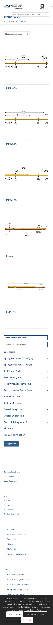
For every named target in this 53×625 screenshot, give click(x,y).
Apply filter (11, 443)
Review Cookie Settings (35, 614)
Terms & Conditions (12, 472)
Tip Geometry (12, 544)
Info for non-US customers (18, 584)
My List (7, 500)
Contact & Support (11, 514)
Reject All (27, 620)
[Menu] (51, 7)
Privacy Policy (9, 476)
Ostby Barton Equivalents (17, 589)
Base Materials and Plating (18, 534)
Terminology (12, 539)
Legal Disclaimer (10, 481)
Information (9, 529)
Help (6, 569)
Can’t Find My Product (16, 574)
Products (12, 16)
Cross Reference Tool (15, 337)
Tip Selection (12, 549)
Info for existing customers (18, 579)
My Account (9, 509)
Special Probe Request (16, 594)
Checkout (8, 505)
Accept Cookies (15, 614)
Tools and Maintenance (16, 554)
